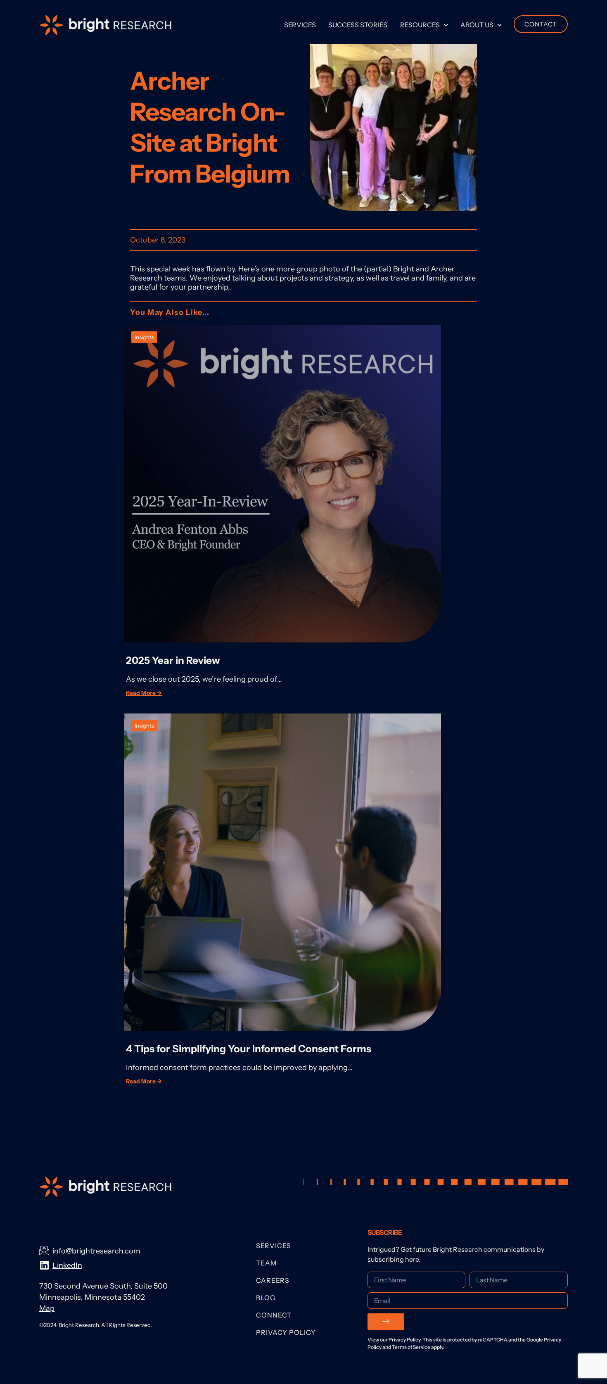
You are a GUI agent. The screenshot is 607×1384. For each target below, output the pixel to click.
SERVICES (273, 1245)
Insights (144, 337)
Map (47, 1308)
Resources (420, 25)
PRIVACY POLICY (286, 1332)
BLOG (265, 1298)
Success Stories (357, 25)
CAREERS (272, 1280)
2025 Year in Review (173, 660)
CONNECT (274, 1315)
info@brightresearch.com (96, 1251)
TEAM (266, 1263)
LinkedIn (67, 1265)
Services (300, 25)
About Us (476, 25)
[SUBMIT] (386, 1321)
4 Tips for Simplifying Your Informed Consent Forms (249, 1049)
